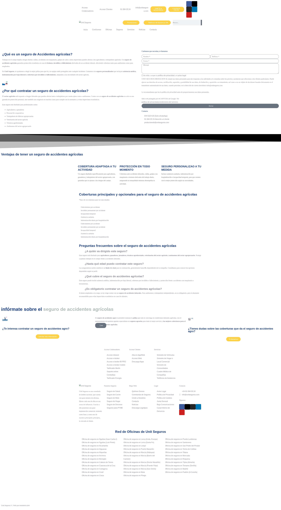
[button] (140, 251)
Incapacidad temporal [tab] (88, 214)
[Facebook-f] (189, 4)
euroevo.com (25, 505)
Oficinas (108, 29)
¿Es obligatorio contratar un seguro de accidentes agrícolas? (123, 288)
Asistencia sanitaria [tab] (87, 217)
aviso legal (182, 75)
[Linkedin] (194, 9)
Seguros (119, 29)
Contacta (153, 29)
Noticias (142, 29)
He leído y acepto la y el (164, 75)
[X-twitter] (194, 4)
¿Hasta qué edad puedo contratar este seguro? (114, 263)
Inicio (85, 30)
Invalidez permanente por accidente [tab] (92, 210)
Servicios (130, 29)
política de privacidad (166, 75)
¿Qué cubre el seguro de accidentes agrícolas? (114, 276)
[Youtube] (189, 15)
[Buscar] (201, 22)
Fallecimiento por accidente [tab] (90, 207)
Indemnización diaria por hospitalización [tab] (94, 220)
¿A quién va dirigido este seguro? (106, 251)
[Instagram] (189, 9)
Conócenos (96, 29)
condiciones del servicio (168, 102)
